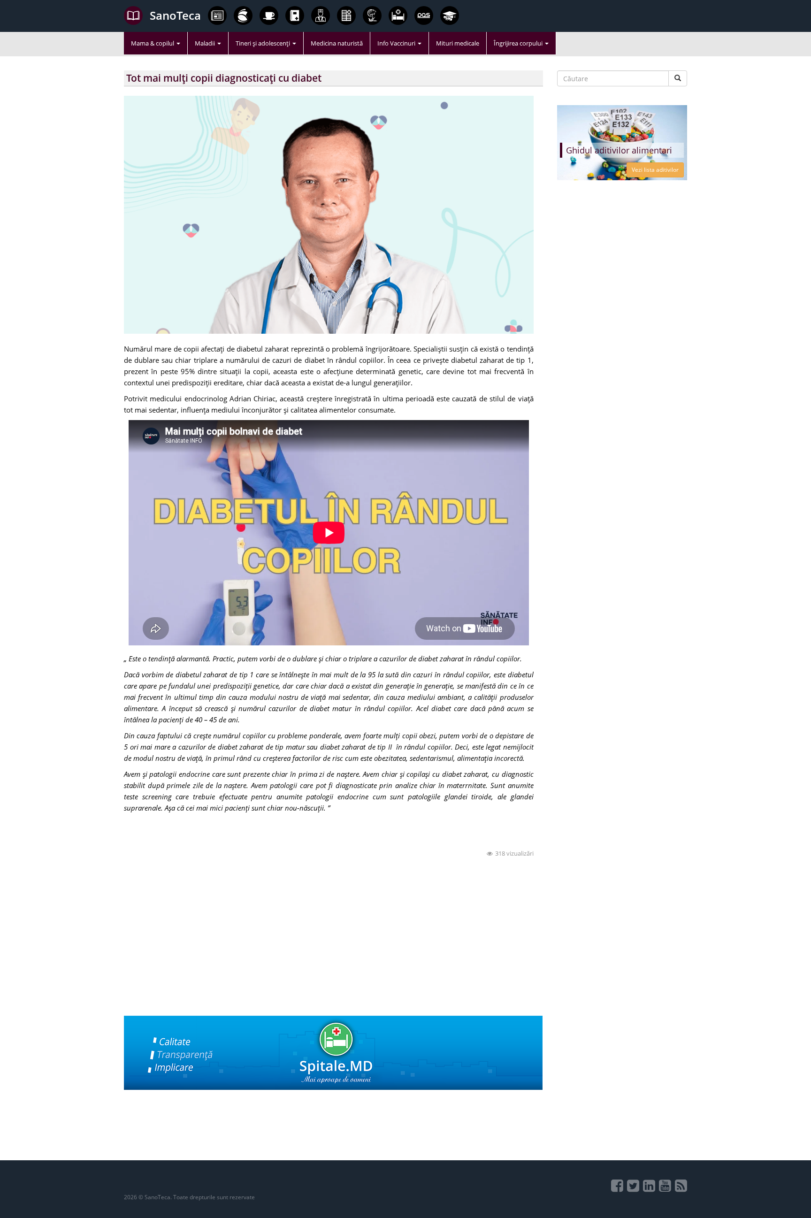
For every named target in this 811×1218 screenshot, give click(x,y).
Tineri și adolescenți (263, 43)
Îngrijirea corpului (519, 43)
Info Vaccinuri (397, 43)
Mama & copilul (153, 43)
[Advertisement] (333, 950)
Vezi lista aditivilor (655, 170)
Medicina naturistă (337, 43)
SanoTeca (175, 15)
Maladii (205, 43)
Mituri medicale (457, 43)
